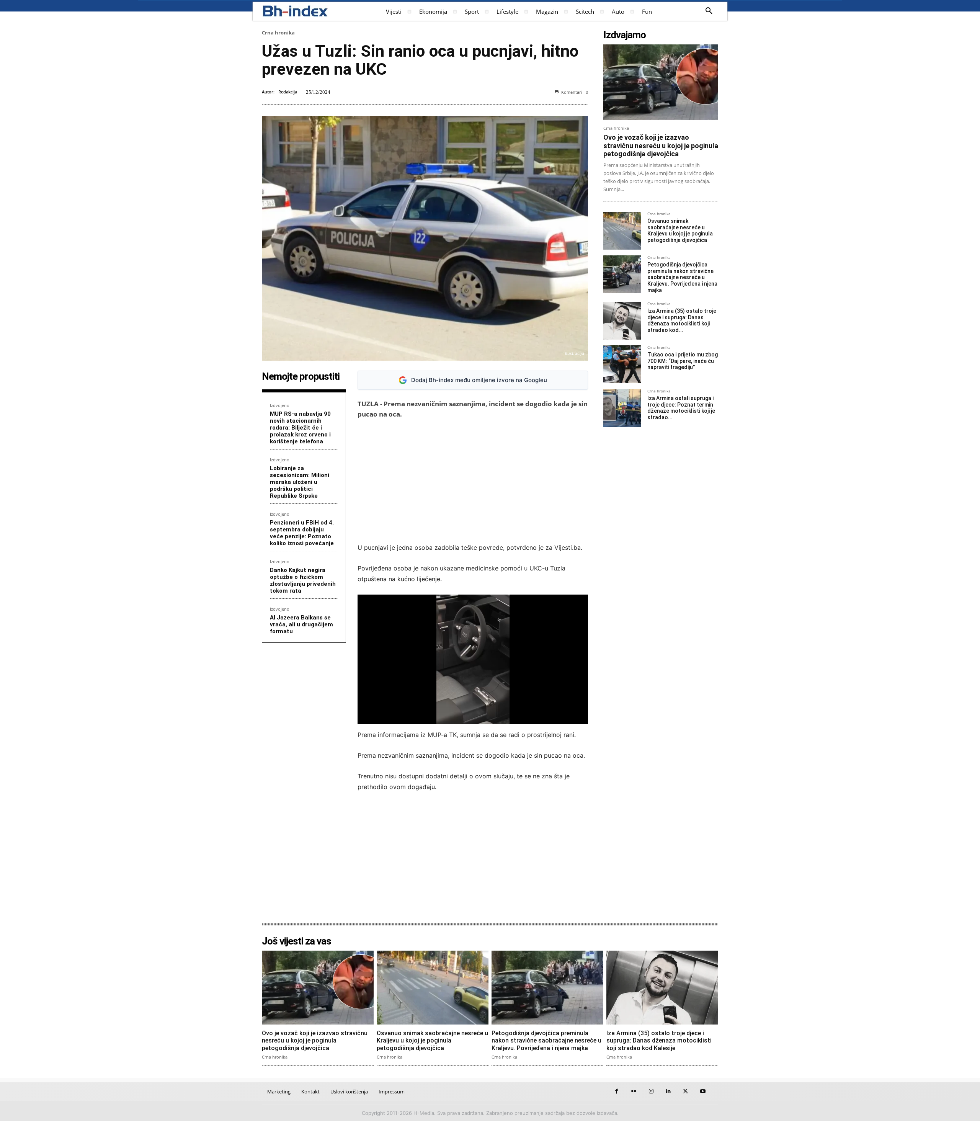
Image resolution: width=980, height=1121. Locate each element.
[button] (709, 11)
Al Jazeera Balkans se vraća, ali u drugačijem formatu (301, 624)
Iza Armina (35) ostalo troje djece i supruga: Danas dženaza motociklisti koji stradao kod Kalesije (659, 1040)
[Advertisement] (473, 480)
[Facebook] (616, 1091)
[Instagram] (651, 1091)
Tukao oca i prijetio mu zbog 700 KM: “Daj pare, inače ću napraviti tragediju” (682, 361)
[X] (685, 1091)
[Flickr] (633, 1091)
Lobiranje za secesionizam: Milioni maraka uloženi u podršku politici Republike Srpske (299, 482)
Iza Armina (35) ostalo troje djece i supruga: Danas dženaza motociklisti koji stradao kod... (681, 320)
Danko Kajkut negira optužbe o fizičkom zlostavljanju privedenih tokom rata (303, 580)
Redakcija (287, 92)
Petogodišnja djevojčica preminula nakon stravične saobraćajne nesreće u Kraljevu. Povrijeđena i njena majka (682, 277)
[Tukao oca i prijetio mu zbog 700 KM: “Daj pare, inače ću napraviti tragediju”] (622, 364)
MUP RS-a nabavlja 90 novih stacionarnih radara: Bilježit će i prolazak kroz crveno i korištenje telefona (300, 427)
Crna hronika (278, 32)
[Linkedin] (668, 1091)
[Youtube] (702, 1091)
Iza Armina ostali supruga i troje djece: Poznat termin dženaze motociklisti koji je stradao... (681, 407)
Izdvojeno (279, 405)
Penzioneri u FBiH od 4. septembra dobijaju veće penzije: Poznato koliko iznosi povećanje (302, 533)
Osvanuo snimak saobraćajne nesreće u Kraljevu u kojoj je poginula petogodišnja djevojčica (680, 230)
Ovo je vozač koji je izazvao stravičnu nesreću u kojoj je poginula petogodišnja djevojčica (660, 145)
